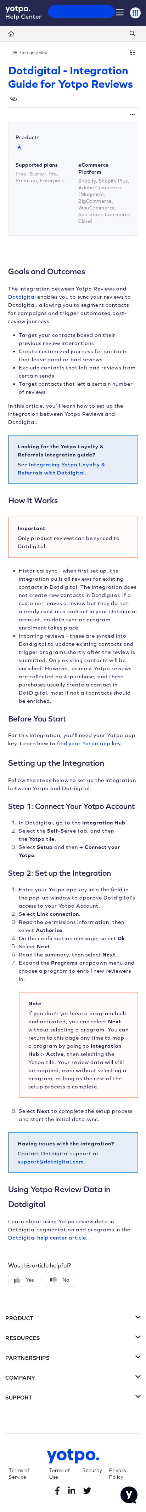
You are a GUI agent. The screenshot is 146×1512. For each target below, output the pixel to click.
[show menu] (120, 13)
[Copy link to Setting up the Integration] (115, 762)
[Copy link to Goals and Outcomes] (96, 270)
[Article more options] (132, 114)
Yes (30, 1280)
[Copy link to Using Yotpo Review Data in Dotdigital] (56, 1203)
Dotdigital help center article (47, 1238)
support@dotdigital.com (51, 1162)
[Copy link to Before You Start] (77, 719)
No (65, 1280)
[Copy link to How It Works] (68, 499)
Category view (33, 52)
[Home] (23, 13)
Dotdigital (22, 297)
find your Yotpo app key (89, 743)
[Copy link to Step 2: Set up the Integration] (122, 873)
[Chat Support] (128, 1495)
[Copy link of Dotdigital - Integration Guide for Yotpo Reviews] (13, 98)
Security (92, 1470)
